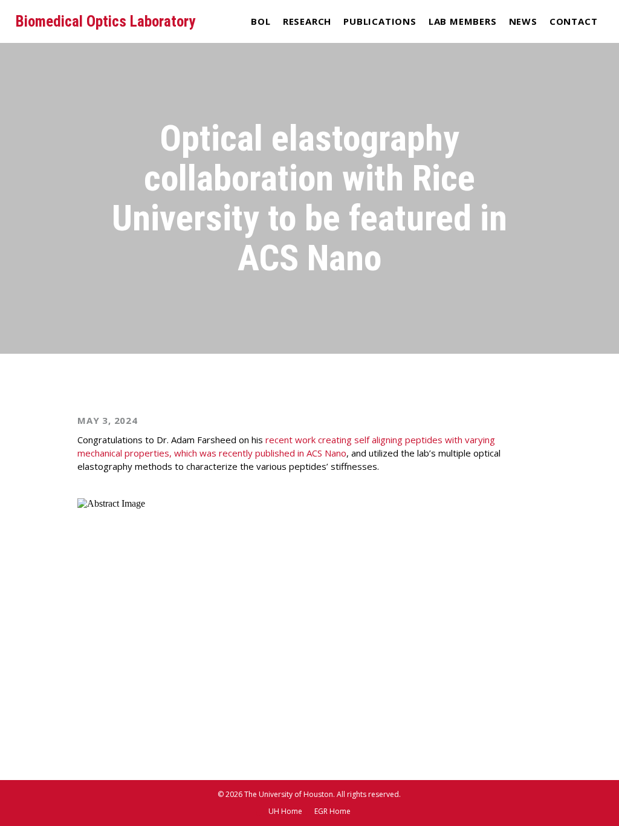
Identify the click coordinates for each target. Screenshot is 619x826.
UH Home (285, 811)
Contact (573, 21)
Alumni (462, 45)
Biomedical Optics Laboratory (105, 21)
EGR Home (332, 811)
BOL (260, 21)
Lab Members (463, 21)
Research (307, 21)
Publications (379, 21)
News (523, 21)
